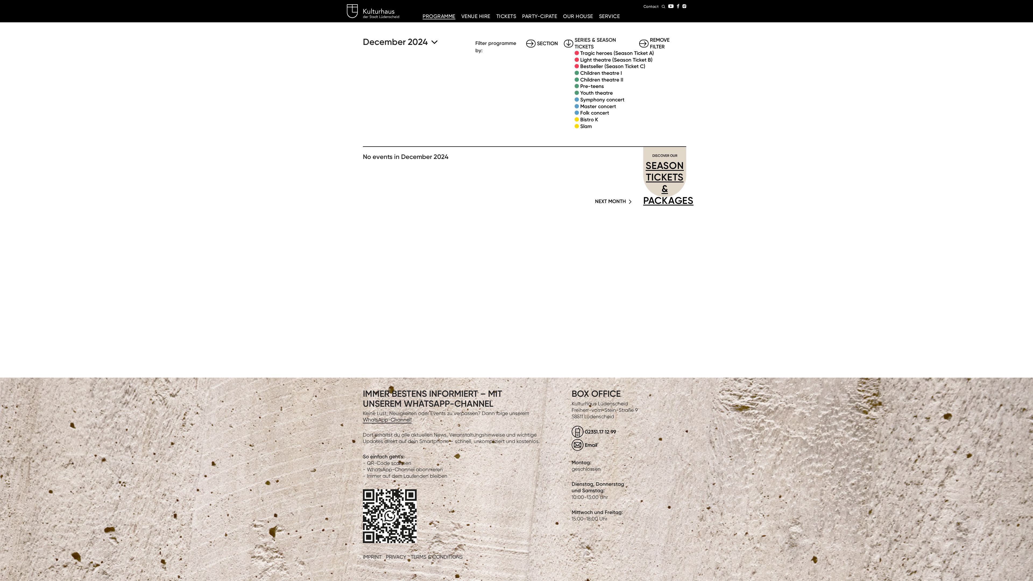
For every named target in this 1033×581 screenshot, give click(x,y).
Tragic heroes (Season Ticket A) (617, 53)
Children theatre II (601, 80)
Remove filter (660, 43)
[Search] (663, 6)
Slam (586, 126)
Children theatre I (601, 73)
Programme (439, 16)
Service (609, 16)
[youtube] (671, 6)
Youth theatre (596, 93)
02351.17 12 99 (600, 432)
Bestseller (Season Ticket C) (612, 66)
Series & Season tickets (595, 43)
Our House (578, 16)
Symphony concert (602, 100)
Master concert (598, 106)
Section (547, 43)
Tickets (506, 16)
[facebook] (678, 6)
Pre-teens (592, 86)
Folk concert (594, 113)
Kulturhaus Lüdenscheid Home (373, 11)
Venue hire (475, 16)
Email (591, 445)
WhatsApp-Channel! (387, 420)
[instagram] (684, 6)
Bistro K (589, 119)
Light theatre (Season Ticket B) (616, 60)
